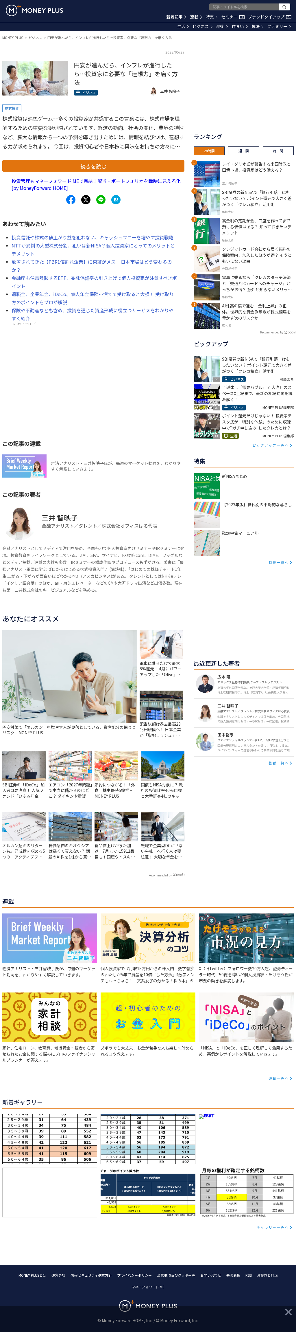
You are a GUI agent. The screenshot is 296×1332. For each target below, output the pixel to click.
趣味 (255, 26)
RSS (248, 1275)
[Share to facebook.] (70, 199)
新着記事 (174, 17)
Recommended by (160, 875)
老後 (220, 26)
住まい (238, 26)
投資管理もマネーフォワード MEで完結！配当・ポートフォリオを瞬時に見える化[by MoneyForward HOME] (96, 184)
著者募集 (233, 1275)
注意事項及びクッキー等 (176, 1275)
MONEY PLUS (12, 37)
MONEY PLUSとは (32, 1275)
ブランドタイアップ (269, 17)
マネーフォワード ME (148, 1286)
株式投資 (12, 108)
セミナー (232, 17)
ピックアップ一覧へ (270, 445)
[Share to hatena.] (116, 199)
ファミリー (277, 26)
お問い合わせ (210, 1275)
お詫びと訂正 (267, 1275)
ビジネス (201, 26)
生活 (181, 26)
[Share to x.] (85, 199)
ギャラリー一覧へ (272, 1227)
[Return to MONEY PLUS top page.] (34, 10)
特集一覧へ (279, 562)
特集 (210, 17)
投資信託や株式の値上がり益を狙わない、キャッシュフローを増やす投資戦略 (92, 237)
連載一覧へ (279, 1078)
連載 (194, 17)
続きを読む (93, 166)
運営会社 (58, 1275)
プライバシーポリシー (134, 1275)
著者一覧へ (279, 762)
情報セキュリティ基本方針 (91, 1275)
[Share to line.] (101, 199)
